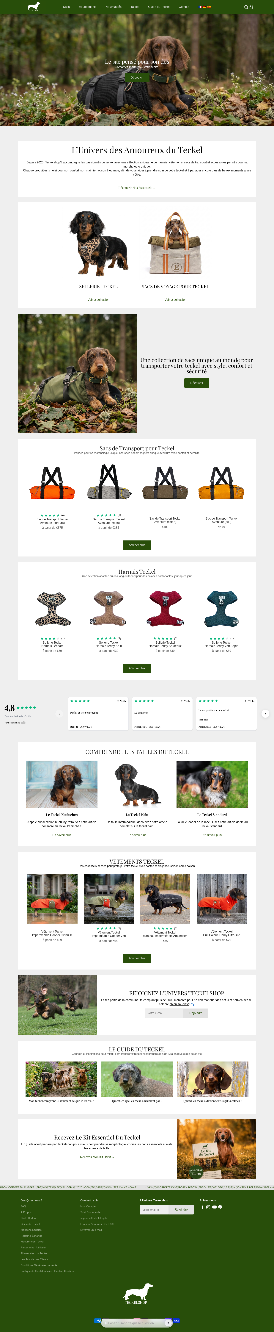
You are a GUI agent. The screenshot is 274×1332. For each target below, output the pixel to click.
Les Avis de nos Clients (34, 1259)
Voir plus (203, 719)
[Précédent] (59, 714)
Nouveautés (113, 6)
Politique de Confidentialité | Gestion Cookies (47, 1271)
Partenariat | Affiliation (33, 1247)
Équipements (87, 6)
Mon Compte (88, 1206)
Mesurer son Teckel (32, 1241)
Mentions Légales (31, 1229)
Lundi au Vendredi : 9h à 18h (97, 1224)
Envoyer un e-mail (91, 1229)
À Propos (26, 1212)
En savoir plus (61, 835)
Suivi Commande (90, 1212)
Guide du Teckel (159, 6)
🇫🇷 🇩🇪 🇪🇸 (204, 6)
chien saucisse (179, 1004)
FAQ (23, 1206)
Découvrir (137, 77)
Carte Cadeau (29, 1218)
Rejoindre (195, 1013)
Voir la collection (98, 299)
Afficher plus (137, 545)
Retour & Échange (31, 1235)
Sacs (66, 6)
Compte (184, 6)
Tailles (135, 6)
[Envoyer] (168, 1323)
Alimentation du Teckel (34, 1253)
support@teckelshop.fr (93, 1218)
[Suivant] (265, 714)
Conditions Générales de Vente (39, 1265)
